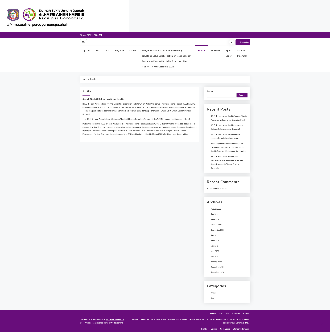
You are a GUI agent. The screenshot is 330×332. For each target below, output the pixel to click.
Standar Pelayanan (242, 53)
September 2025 (217, 230)
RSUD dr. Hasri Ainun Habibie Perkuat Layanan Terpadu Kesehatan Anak (226, 136)
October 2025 (216, 225)
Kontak (132, 50)
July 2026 (214, 214)
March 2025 (215, 256)
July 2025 (214, 235)
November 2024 (217, 272)
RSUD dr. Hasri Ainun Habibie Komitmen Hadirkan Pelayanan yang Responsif (227, 127)
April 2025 (215, 251)
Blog (212, 298)
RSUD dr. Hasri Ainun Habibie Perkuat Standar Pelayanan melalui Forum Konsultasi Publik (229, 118)
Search (210, 91)
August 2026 (216, 209)
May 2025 (215, 246)
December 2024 (217, 267)
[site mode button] (231, 42)
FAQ (98, 50)
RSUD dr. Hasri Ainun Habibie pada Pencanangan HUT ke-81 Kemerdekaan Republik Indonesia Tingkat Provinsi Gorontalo (227, 162)
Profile (201, 50)
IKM (107, 50)
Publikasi (215, 50)
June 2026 (215, 219)
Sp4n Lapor (229, 53)
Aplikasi (86, 50)
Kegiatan (119, 50)
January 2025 (216, 262)
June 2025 (215, 241)
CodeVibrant (117, 323)
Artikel (213, 293)
